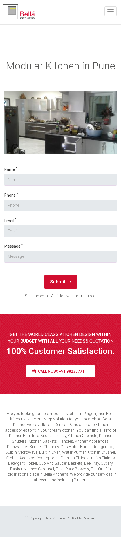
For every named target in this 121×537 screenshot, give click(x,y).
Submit (58, 282)
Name (10, 169)
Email (10, 220)
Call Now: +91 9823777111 (63, 371)
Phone (11, 195)
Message (13, 246)
